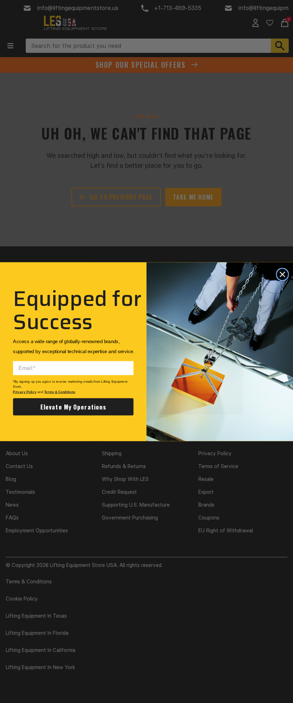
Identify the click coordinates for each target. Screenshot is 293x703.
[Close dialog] (282, 274)
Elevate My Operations (73, 406)
